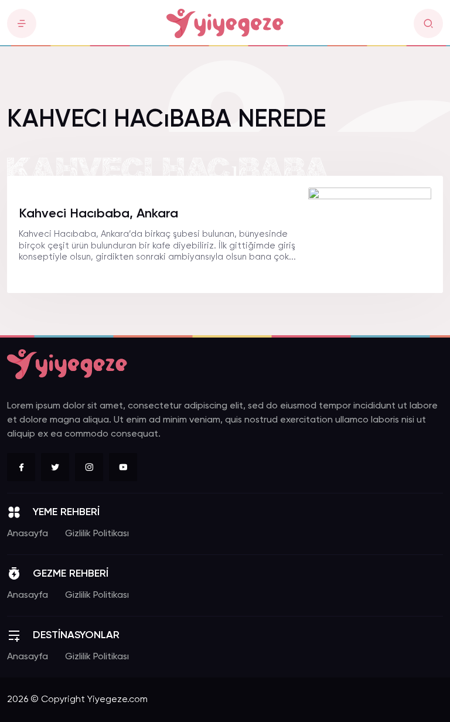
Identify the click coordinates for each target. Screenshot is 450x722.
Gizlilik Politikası (97, 534)
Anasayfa (27, 534)
